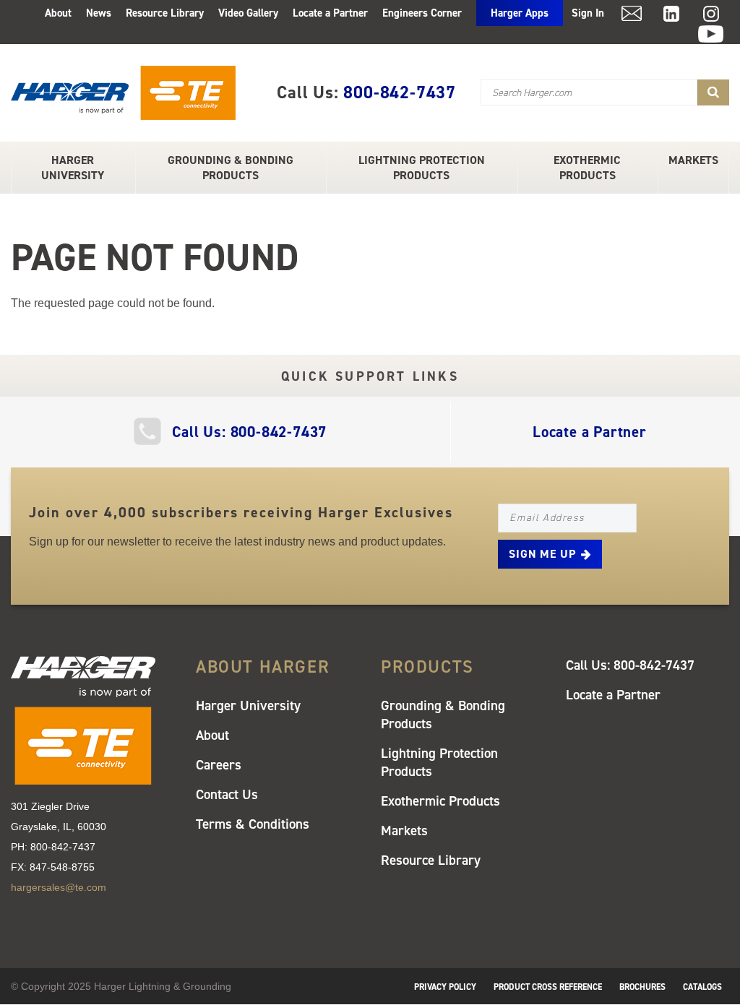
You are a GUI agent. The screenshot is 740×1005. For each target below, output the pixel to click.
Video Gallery (248, 13)
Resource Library (165, 13)
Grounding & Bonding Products (230, 167)
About (58, 13)
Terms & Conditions (252, 824)
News (98, 13)
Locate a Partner (330, 13)
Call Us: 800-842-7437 (249, 432)
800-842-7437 (399, 92)
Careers (218, 765)
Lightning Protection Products (421, 167)
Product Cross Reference (548, 987)
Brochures (642, 987)
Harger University (72, 167)
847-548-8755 (62, 867)
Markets (693, 160)
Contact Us (227, 794)
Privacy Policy (445, 987)
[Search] (713, 92)
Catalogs (702, 987)
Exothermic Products (587, 167)
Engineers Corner (422, 13)
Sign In (588, 13)
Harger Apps (519, 13)
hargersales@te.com (58, 887)
